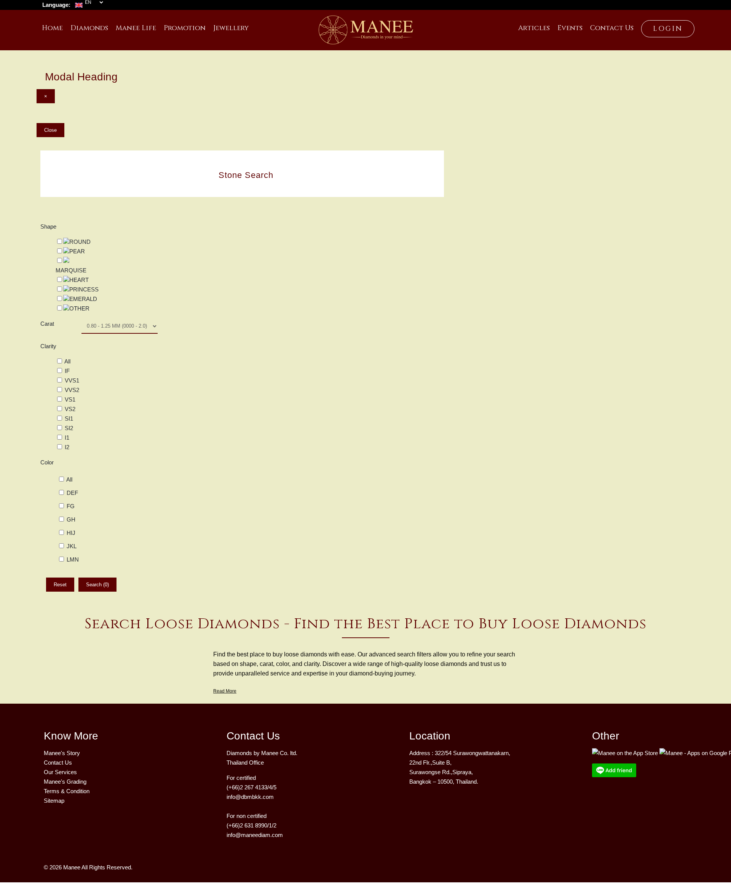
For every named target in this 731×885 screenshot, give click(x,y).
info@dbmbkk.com (250, 797)
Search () (97, 584)
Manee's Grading (65, 781)
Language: (56, 5)
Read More (224, 691)
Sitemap (54, 800)
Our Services (60, 772)
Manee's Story (62, 753)
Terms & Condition (66, 791)
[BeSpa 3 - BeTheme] (365, 27)
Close (50, 130)
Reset (60, 584)
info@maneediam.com (255, 835)
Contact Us (58, 762)
